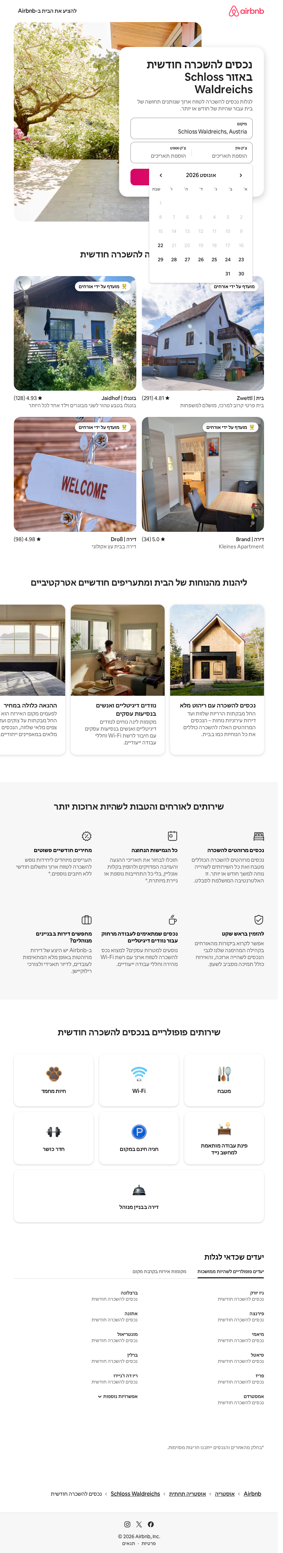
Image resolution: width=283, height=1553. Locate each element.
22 (160, 245)
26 (201, 259)
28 (174, 259)
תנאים (128, 1543)
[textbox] (222, 156)
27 (187, 259)
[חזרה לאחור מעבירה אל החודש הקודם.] (240, 175)
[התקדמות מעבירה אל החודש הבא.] (161, 175)
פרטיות (149, 1543)
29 (160, 259)
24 (228, 259)
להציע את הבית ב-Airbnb (47, 10)
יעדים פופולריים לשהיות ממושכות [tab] (230, 1271)
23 (241, 259)
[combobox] (191, 131)
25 (214, 259)
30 (241, 274)
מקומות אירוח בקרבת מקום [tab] (159, 1271)
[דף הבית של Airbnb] (246, 11)
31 (227, 274)
